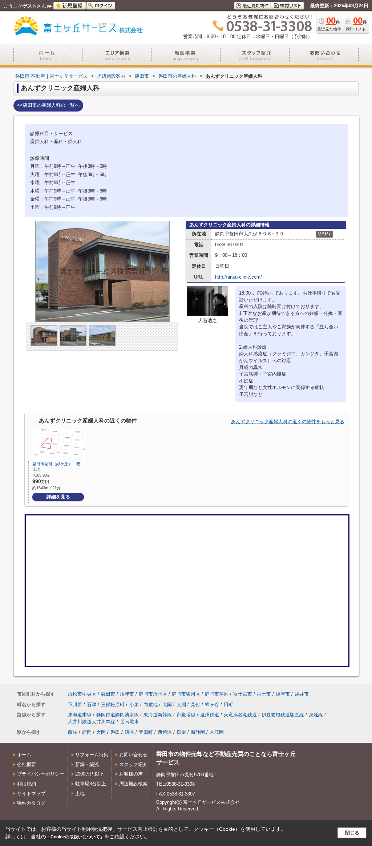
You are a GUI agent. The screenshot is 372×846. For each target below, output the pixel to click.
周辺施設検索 (133, 783)
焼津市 (283, 694)
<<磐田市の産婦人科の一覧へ (48, 105)
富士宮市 (242, 694)
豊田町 (146, 732)
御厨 (181, 732)
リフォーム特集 (91, 754)
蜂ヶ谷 (212, 704)
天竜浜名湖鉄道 (240, 714)
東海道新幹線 (157, 714)
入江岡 (217, 732)
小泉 (134, 704)
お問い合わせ (133, 754)
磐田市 (108, 694)
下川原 (75, 704)
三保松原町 (113, 704)
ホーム (24, 754)
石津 (91, 704)
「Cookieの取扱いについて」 (75, 836)
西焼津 (165, 732)
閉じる (352, 832)
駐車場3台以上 (90, 783)
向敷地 (150, 704)
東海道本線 (80, 714)
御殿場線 (186, 714)
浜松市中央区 (82, 694)
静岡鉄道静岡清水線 (117, 714)
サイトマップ (31, 793)
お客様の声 (131, 774)
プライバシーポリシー (40, 774)
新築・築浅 (87, 764)
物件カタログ (31, 803)
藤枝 (72, 732)
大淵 (181, 704)
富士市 (264, 694)
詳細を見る (58, 496)
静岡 (87, 732)
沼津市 (127, 694)
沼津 (129, 732)
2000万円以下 (89, 774)
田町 (228, 704)
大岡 (167, 704)
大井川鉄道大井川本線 (91, 721)
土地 (80, 793)
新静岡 (198, 732)
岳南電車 (129, 721)
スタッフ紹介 (133, 764)
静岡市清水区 (153, 694)
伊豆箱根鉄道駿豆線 (283, 714)
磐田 (115, 732)
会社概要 (26, 764)
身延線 (316, 714)
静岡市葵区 (217, 694)
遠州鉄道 (209, 714)
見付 (195, 704)
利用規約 (26, 783)
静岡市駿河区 (186, 694)
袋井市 (302, 694)
